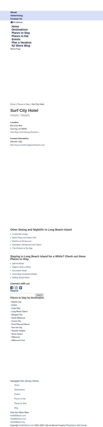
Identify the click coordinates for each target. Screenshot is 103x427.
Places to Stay (24, 104)
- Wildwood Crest (17, 340)
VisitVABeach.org (17, 422)
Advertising (16, 15)
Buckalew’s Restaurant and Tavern (27, 245)
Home (12, 104)
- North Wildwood (17, 318)
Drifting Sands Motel (20, 277)
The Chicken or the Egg (22, 248)
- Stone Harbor (16, 334)
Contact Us (16, 19)
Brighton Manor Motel (21, 267)
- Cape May (15, 308)
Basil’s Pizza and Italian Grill (24, 238)
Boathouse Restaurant (21, 241)
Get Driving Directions (29, 132)
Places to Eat (19, 399)
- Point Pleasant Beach (20, 324)
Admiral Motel (18, 263)
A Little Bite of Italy (20, 234)
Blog (16, 408)
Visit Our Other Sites (19, 412)
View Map (14, 132)
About (13, 12)
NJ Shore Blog (21, 45)
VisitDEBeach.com (18, 415)
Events (17, 394)
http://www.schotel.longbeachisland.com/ (27, 145)
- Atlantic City (15, 302)
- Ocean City (15, 321)
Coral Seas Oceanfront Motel (24, 274)
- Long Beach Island (18, 311)
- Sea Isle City (16, 327)
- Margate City (16, 315)
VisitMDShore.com (18, 419)
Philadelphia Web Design (76, 425)
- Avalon (13, 305)
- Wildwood (15, 337)
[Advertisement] (41, 77)
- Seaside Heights (17, 331)
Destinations (19, 390)
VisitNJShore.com (26, 425)
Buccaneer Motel (19, 270)
